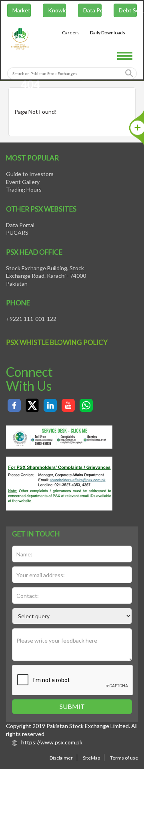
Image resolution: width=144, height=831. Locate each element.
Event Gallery (23, 181)
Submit (72, 706)
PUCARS (17, 232)
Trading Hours (24, 189)
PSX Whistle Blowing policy (57, 342)
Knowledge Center (57, 11)
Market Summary (21, 11)
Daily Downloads (108, 34)
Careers (71, 34)
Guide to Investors (30, 173)
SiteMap (91, 758)
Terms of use (124, 758)
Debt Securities (128, 11)
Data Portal (92, 11)
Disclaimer (61, 758)
